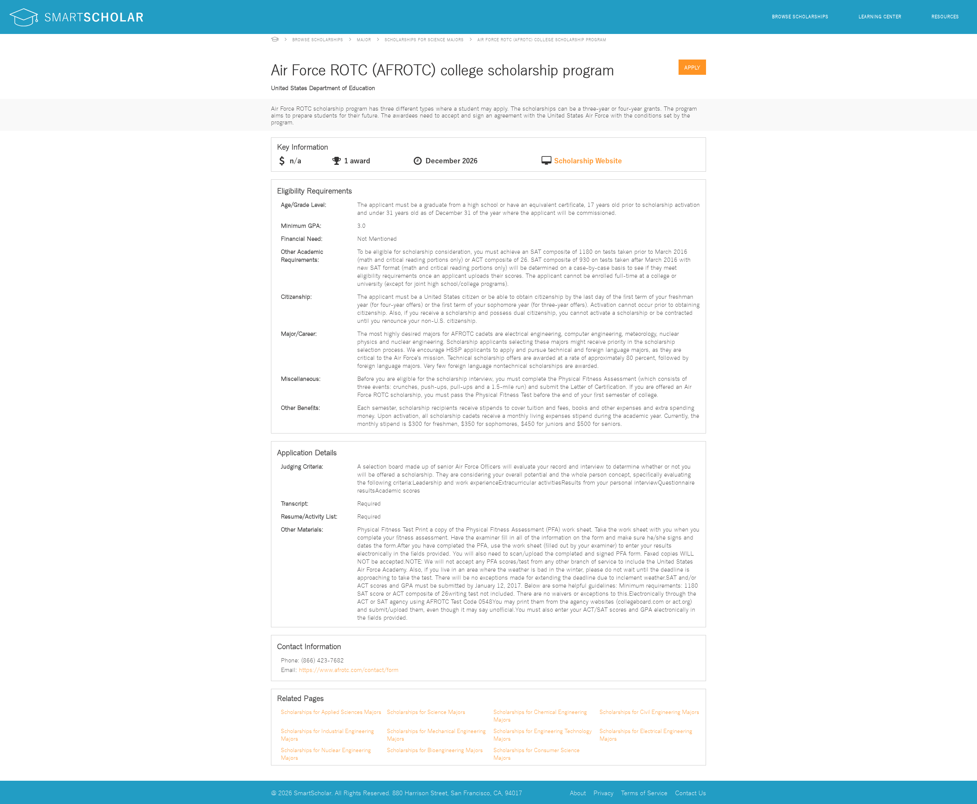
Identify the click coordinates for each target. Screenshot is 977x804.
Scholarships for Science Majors (424, 39)
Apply (692, 67)
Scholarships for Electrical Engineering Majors (646, 734)
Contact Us (690, 792)
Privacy (603, 792)
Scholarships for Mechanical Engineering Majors (436, 734)
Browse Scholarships (800, 16)
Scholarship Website (588, 161)
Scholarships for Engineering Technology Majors (542, 734)
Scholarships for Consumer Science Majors (536, 753)
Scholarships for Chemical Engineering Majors (540, 715)
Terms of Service (644, 792)
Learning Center (880, 16)
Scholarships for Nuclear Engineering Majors (326, 753)
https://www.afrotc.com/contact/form (348, 669)
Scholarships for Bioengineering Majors (435, 749)
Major (364, 39)
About (578, 792)
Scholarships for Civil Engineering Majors (649, 711)
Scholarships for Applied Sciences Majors (331, 711)
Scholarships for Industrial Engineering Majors (327, 734)
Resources (945, 16)
